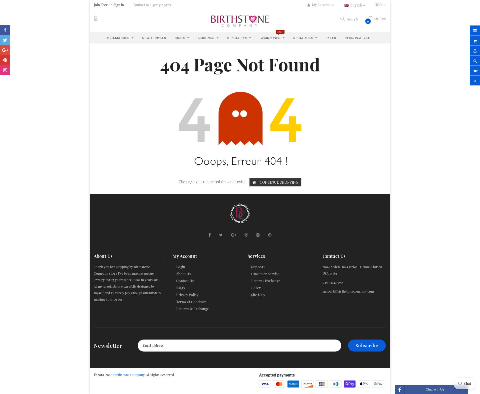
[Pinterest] (5, 60)
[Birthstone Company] (240, 212)
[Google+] (5, 50)
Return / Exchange (265, 281)
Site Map (258, 295)
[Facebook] (5, 30)
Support (258, 267)
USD (380, 4)
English (356, 5)
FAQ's (180, 288)
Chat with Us (435, 389)
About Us (183, 274)
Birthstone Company (128, 375)
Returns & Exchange (192, 309)
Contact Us (185, 281)
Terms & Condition (191, 302)
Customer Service (265, 274)
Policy (256, 288)
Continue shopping (279, 182)
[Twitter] (5, 40)
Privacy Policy (187, 295)
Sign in (119, 4)
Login (180, 267)
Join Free (101, 4)
